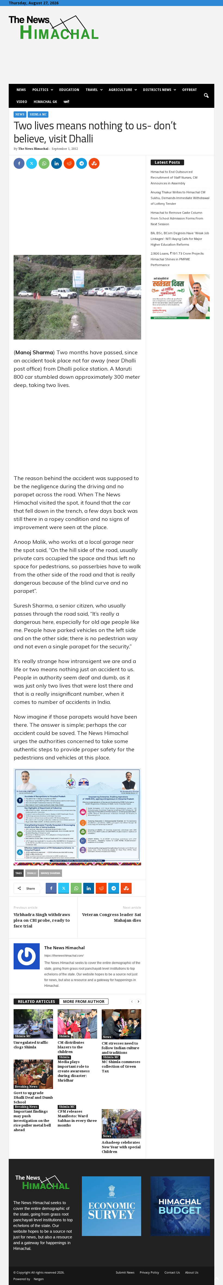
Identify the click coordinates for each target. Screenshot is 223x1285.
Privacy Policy (149, 1272)
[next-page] (138, 1002)
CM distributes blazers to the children (71, 1047)
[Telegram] (81, 163)
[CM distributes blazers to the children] (77, 1024)
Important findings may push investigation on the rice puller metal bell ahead (32, 1120)
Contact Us (172, 1272)
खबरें (66, 102)
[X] (31, 163)
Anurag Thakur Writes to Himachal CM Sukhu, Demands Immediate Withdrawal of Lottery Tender (180, 198)
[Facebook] (19, 163)
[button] (206, 96)
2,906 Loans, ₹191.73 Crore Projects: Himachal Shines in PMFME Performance (177, 259)
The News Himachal (33, 149)
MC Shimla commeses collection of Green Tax (121, 1066)
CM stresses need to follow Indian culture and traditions (120, 1048)
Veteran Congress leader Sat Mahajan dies (111, 917)
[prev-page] (132, 1002)
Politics (40, 90)
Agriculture (120, 90)
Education (69, 90)
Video (22, 102)
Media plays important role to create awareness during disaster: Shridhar (74, 1071)
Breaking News (26, 1086)
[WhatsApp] (44, 163)
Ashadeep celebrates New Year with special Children (121, 1147)
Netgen (39, 1279)
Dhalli (31, 873)
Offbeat (189, 90)
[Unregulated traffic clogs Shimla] (33, 1024)
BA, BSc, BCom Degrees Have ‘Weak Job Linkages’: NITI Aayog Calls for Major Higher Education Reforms (180, 238)
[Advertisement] (77, 214)
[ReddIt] (69, 163)
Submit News (125, 1272)
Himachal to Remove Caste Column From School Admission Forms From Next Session (177, 218)
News (21, 90)
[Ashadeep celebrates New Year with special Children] (121, 1124)
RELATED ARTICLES (36, 1001)
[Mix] (94, 163)
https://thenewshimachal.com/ (63, 955)
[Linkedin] (56, 163)
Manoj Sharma (50, 873)
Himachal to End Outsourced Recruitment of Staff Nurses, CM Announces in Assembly (174, 177)
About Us (191, 1272)
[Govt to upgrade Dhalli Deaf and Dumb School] (33, 1074)
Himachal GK (45, 102)
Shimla (64, 1036)
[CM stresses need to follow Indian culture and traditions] (121, 1024)
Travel (92, 90)
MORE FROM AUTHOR (83, 1001)
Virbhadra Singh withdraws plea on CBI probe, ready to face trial (42, 920)
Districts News (157, 90)
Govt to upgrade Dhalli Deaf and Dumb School (33, 1097)
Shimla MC (38, 114)
